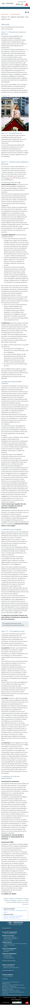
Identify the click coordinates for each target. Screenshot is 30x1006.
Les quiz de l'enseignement (10, 933)
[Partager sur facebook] (26, 12)
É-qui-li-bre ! (5, 993)
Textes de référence (8, 970)
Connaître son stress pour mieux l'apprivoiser (13, 992)
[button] (14, 178)
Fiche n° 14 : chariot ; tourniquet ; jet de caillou (15, 911)
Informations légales (10, 997)
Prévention (6, 951)
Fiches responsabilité (15, 14)
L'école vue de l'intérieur (9, 945)
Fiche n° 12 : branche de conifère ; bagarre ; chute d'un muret (13, 916)
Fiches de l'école (7, 955)
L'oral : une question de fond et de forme (12, 995)
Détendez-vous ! (6, 983)
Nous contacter (23, 997)
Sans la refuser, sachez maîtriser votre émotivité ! (14, 987)
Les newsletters (16, 999)
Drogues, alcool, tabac (7, 989)
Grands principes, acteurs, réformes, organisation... (16, 943)
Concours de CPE (8, 940)
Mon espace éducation (9, 957)
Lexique (5, 946)
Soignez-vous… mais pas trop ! (9, 986)
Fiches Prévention (8, 956)
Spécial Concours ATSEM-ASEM (11, 967)
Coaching (5, 978)
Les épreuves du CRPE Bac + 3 (11, 937)
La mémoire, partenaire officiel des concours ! (13, 985)
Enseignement (4, 14)
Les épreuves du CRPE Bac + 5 (11, 938)
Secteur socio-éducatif (8, 960)
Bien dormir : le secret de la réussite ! (11, 990)
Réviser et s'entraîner (8, 966)
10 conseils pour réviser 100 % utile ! (10, 982)
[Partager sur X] (28, 12)
